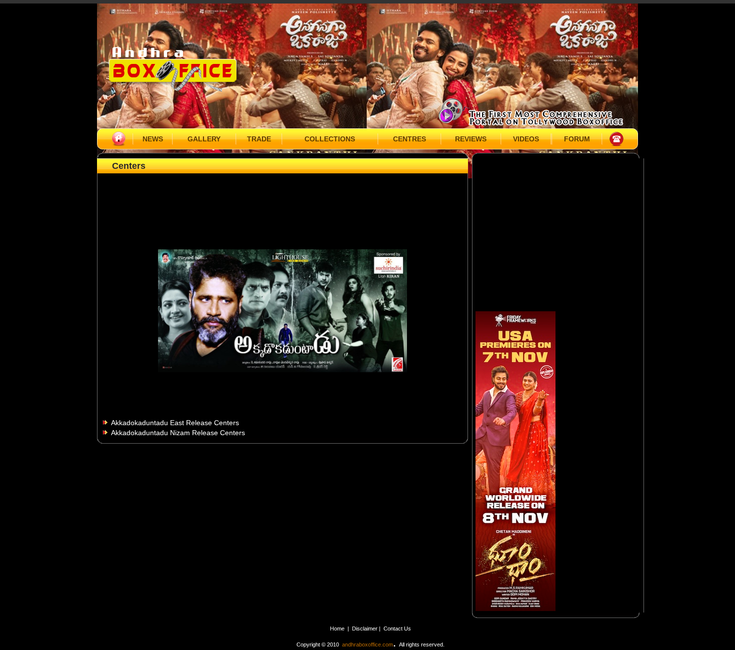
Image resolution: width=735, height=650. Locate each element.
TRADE (259, 139)
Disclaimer (365, 629)
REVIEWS (470, 139)
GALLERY (204, 139)
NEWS (152, 139)
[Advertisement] (282, 198)
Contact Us (397, 629)
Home (337, 629)
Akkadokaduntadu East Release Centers (175, 423)
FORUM (577, 139)
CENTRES (409, 139)
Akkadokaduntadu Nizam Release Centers (178, 433)
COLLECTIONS (329, 139)
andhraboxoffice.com (367, 645)
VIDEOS (526, 139)
